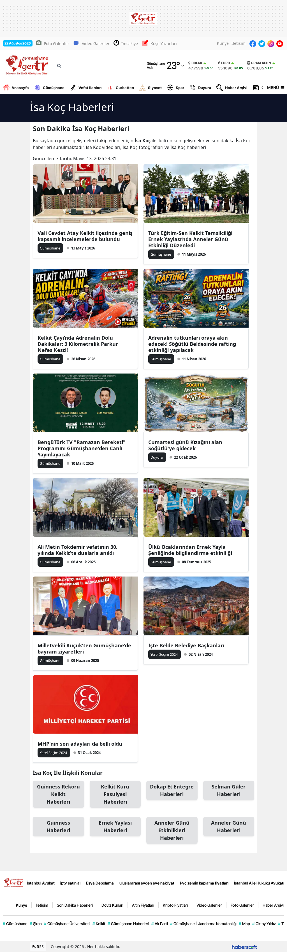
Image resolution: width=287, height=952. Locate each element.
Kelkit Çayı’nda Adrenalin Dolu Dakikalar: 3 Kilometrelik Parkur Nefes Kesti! (78, 344)
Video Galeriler (96, 43)
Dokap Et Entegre (172, 790)
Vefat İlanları (90, 87)
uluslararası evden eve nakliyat (146, 883)
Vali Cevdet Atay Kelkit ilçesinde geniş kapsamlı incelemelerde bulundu (85, 236)
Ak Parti (159, 923)
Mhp (244, 923)
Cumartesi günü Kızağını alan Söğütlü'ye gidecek (185, 445)
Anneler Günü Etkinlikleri (171, 830)
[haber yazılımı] (244, 946)
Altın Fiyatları (143, 905)
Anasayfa (20, 87)
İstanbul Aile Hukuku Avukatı (259, 883)
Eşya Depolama (100, 883)
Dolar (196, 63)
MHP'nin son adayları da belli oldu (80, 744)
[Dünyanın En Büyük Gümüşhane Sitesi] (14, 882)
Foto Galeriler (56, 43)
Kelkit (98, 923)
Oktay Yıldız (264, 923)
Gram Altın (261, 63)
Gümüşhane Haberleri (128, 923)
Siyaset (155, 87)
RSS (40, 946)
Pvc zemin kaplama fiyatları (204, 883)
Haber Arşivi (236, 87)
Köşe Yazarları (164, 43)
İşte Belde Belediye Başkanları (186, 645)
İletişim (239, 43)
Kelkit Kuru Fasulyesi (115, 794)
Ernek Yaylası (115, 826)
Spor (180, 87)
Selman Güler (229, 790)
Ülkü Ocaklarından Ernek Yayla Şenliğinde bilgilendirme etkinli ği (190, 550)
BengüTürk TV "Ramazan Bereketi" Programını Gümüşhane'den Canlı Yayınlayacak (82, 448)
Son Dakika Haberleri (75, 905)
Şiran (36, 923)
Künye (223, 43)
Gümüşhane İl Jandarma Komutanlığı (203, 923)
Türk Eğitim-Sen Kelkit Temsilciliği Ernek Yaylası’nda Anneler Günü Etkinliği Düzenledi (190, 239)
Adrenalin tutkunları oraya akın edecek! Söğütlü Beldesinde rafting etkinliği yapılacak (192, 344)
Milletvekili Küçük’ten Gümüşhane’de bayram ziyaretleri (84, 648)
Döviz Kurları (112, 905)
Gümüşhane (53, 87)
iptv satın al (70, 883)
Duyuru (204, 87)
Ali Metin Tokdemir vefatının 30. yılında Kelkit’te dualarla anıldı (77, 550)
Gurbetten (125, 87)
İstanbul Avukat (41, 883)
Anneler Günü (228, 826)
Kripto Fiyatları (175, 905)
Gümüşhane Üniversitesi (67, 923)
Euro (225, 63)
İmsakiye (129, 43)
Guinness (58, 826)
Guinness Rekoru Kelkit (58, 794)
